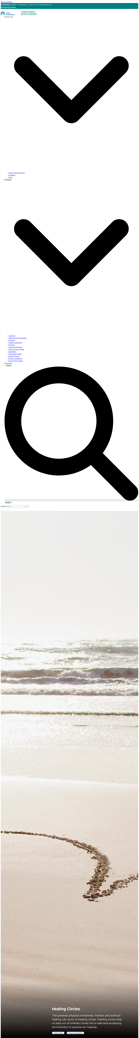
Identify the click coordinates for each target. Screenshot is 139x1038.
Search (4, 506)
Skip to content (6, 2)
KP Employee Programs (8, 7)
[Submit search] (27, 506)
